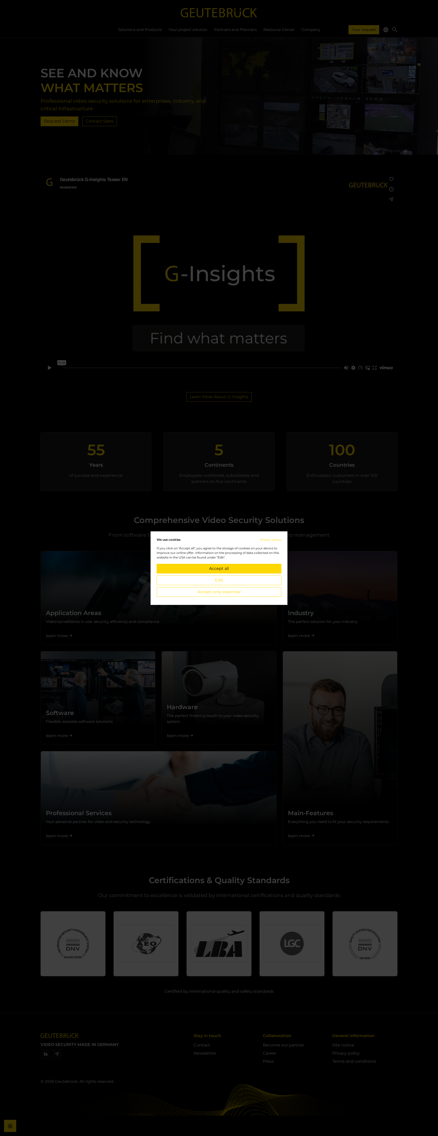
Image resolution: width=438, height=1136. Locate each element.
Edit (219, 580)
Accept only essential (219, 591)
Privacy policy (270, 539)
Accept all (219, 568)
